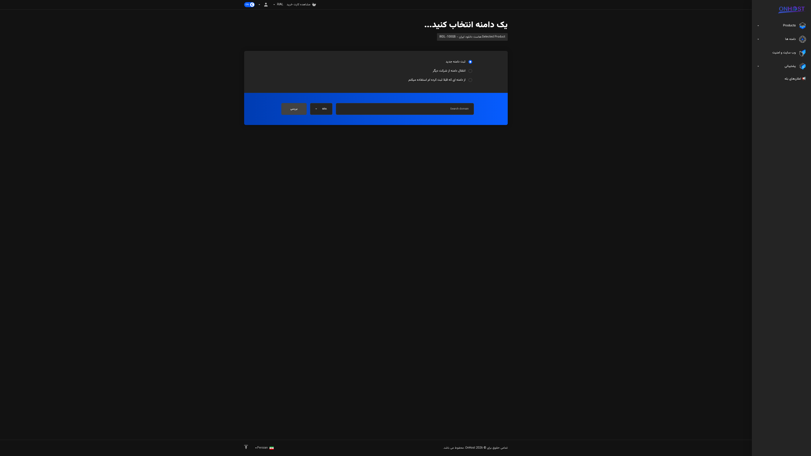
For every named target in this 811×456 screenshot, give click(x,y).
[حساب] (263, 4)
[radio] (470, 62)
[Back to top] (246, 447)
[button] (321, 109)
